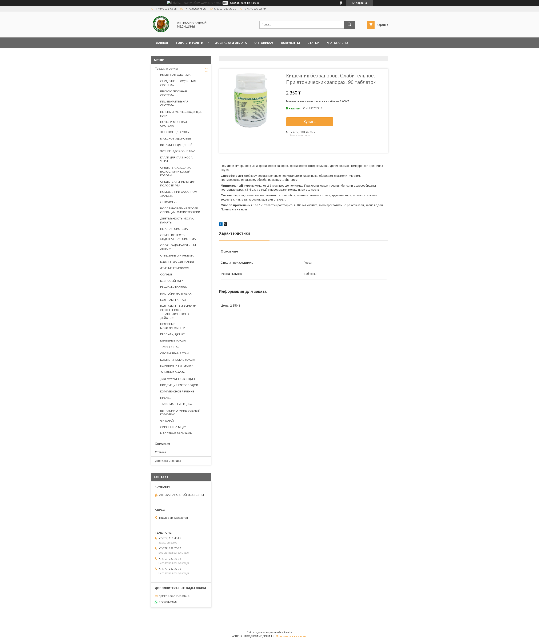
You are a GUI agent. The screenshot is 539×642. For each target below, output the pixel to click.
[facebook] (221, 224)
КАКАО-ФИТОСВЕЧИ (174, 287)
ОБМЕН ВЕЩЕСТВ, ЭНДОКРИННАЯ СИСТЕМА (178, 237)
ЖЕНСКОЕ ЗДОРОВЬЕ (175, 132)
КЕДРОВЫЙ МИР (171, 280)
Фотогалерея (338, 42)
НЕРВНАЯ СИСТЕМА (174, 228)
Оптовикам (263, 42)
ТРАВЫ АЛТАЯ (170, 347)
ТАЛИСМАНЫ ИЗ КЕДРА (176, 404)
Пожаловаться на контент (291, 636)
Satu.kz (288, 632)
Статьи (313, 42)
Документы (290, 42)
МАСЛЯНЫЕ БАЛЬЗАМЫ (176, 433)
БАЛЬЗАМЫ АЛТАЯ (173, 300)
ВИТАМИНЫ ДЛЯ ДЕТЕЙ (176, 144)
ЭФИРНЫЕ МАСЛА (172, 372)
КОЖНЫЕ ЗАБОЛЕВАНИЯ (177, 261)
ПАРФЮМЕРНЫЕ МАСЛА (176, 366)
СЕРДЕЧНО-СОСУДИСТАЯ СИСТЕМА (178, 83)
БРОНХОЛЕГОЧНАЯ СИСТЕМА (173, 93)
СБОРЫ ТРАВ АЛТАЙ (174, 353)
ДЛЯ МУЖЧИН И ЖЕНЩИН (177, 378)
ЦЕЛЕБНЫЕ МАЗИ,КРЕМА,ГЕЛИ (172, 326)
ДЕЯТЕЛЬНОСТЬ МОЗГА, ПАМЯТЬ (177, 220)
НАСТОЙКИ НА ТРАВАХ (176, 293)
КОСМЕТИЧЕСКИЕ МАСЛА (177, 359)
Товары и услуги (189, 42)
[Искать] (349, 25)
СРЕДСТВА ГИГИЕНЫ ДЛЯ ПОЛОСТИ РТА (178, 183)
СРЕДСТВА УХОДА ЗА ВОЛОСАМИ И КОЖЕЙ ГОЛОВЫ (175, 171)
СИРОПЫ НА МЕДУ (173, 427)
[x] (225, 224)
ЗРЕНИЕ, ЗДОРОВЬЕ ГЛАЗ (178, 151)
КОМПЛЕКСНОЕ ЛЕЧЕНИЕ (177, 391)
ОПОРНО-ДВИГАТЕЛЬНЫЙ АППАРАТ (178, 247)
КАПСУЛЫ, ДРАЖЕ (172, 334)
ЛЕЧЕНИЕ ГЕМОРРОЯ (174, 268)
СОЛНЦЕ (166, 274)
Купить (310, 122)
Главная (161, 42)
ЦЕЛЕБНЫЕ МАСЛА (173, 340)
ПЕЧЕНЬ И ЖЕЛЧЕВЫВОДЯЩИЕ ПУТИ (181, 113)
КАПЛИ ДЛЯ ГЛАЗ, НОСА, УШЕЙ (176, 159)
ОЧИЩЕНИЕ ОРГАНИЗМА (177, 255)
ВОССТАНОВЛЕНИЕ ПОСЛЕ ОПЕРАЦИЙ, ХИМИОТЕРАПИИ (180, 210)
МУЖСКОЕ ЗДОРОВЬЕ (175, 138)
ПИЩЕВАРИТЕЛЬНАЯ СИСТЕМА (174, 103)
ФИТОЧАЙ (167, 420)
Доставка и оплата (231, 42)
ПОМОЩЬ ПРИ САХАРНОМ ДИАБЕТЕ (178, 193)
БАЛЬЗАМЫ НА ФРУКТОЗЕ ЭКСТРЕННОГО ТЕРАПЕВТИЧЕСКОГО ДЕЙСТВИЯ (178, 312)
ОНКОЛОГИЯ (168, 202)
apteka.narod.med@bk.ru (174, 595)
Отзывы (160, 452)
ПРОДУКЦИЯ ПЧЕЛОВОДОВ (179, 385)
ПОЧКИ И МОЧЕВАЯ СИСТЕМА (173, 123)
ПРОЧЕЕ (165, 397)
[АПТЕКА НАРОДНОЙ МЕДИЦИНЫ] (161, 32)
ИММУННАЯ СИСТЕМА (175, 74)
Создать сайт (238, 2)
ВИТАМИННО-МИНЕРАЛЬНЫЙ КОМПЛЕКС (180, 412)
